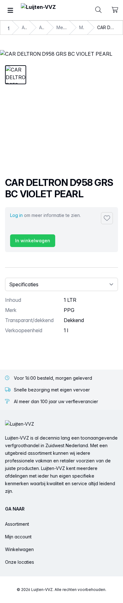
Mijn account (18, 536)
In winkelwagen (32, 240)
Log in (16, 215)
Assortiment (17, 524)
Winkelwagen (19, 549)
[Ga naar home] (38, 10)
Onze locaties (19, 562)
